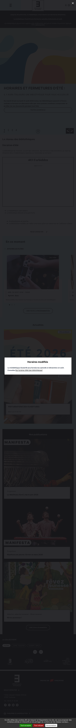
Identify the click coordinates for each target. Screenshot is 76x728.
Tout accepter (25, 725)
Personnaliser (51, 725)
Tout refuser (38, 725)
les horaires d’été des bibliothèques (29, 370)
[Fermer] (72, 3)
